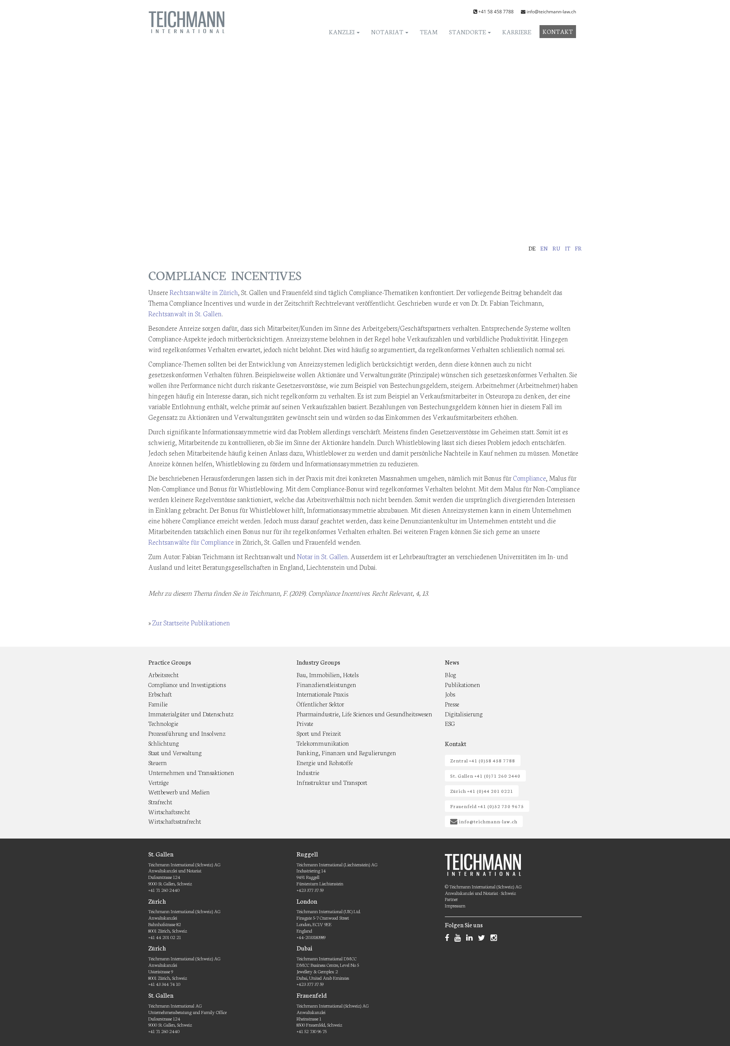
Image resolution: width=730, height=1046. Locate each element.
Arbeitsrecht (163, 674)
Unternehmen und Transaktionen (191, 772)
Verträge (158, 782)
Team (429, 31)
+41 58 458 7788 (496, 11)
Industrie (308, 772)
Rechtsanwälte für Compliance (191, 542)
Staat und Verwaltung (175, 752)
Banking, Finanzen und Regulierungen (346, 752)
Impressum (455, 905)
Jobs (450, 693)
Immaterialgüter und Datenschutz (190, 713)
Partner (451, 899)
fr (578, 248)
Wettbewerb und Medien (179, 791)
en (544, 248)
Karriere (516, 31)
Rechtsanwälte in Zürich (204, 292)
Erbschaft (160, 693)
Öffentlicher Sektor (320, 703)
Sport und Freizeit (319, 733)
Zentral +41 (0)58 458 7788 (482, 760)
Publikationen (462, 684)
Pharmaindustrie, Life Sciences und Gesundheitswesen (364, 713)
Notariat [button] (388, 31)
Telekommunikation (323, 742)
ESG (450, 723)
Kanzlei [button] (342, 31)
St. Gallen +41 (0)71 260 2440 (485, 775)
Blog (450, 674)
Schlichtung (163, 742)
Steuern (157, 762)
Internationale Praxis (322, 693)
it (567, 248)
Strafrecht (160, 801)
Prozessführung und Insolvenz (186, 733)
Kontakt (558, 31)
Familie (158, 703)
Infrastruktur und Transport (332, 782)
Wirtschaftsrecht (169, 811)
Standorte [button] (468, 31)
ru (556, 248)
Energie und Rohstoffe (325, 762)
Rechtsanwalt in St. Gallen (185, 313)
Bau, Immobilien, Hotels (328, 674)
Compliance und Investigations (187, 684)
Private (305, 723)
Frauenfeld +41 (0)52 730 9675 (487, 806)
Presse (452, 703)
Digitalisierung (464, 713)
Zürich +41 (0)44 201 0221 (481, 791)
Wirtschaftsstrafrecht (174, 820)
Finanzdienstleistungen (326, 684)
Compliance (529, 478)
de (532, 248)
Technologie (163, 723)
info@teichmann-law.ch (551, 11)
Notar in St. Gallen (322, 556)
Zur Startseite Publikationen (191, 622)
